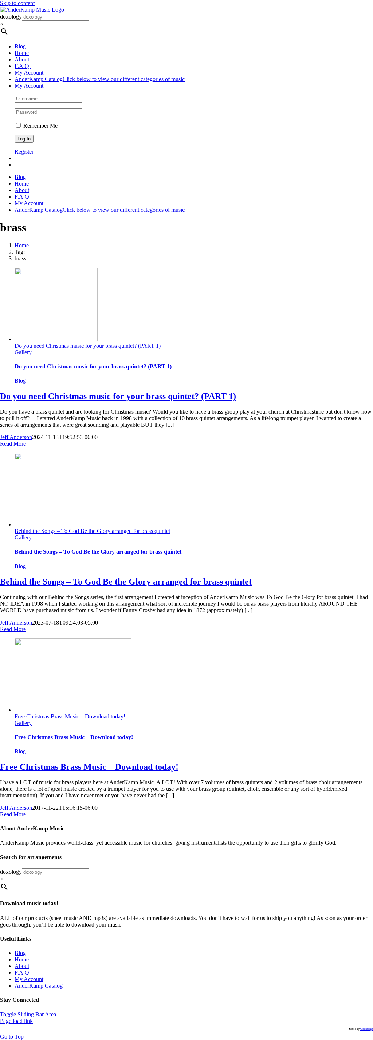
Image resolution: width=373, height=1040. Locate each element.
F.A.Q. (23, 972)
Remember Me (40, 126)
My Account (29, 979)
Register (24, 151)
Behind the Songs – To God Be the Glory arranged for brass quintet (92, 531)
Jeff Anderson (16, 437)
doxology (11, 16)
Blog (20, 381)
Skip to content (17, 3)
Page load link (16, 1021)
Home (22, 959)
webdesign (366, 1029)
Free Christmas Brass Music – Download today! (70, 716)
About (22, 966)
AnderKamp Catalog (39, 986)
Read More (13, 444)
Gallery (23, 352)
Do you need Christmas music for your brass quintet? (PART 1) (88, 346)
